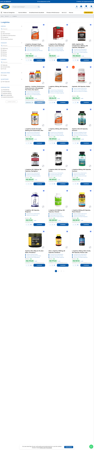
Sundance (5, 37)
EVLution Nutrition (7, 39)
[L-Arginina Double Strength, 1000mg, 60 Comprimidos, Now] (35, 118)
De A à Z (7, 16)
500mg (4, 52)
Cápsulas (4, 65)
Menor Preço (7, 93)
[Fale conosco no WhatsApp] (91, 446)
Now (3, 31)
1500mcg (5, 48)
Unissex (4, 75)
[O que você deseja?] (39, 7)
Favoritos (6, 89)
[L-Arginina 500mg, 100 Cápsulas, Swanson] (82, 159)
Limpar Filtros (12, 101)
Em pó (4, 68)
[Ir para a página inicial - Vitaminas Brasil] (5, 7)
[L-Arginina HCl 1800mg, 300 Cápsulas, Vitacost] (59, 199)
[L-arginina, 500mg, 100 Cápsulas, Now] (59, 76)
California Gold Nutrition (9, 35)
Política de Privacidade (45, 447)
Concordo (68, 447)
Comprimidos (6, 67)
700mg (4, 55)
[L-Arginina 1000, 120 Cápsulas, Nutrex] (59, 159)
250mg (4, 50)
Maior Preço (7, 91)
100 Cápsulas (6, 81)
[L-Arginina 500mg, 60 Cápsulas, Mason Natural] (82, 199)
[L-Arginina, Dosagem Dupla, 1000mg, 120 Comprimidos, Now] (35, 33)
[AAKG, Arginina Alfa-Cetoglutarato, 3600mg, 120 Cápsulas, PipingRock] (82, 33)
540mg (4, 54)
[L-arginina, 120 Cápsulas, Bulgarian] (35, 199)
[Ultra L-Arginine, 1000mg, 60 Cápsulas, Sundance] (59, 240)
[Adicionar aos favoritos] (43, 24)
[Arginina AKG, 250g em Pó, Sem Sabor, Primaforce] (35, 240)
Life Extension (6, 33)
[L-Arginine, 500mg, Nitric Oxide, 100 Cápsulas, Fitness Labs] (82, 240)
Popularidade (7, 95)
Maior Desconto (8, 97)
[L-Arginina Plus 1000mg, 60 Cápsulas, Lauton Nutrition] (59, 33)
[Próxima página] (64, 271)
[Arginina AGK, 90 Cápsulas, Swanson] (82, 118)
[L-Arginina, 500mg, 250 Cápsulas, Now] (59, 118)
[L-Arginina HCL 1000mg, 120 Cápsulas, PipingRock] (35, 159)
